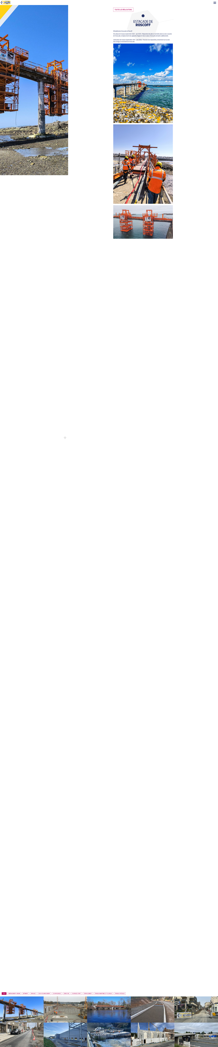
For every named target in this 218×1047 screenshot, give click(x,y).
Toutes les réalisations (123, 10)
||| (215, 3)
